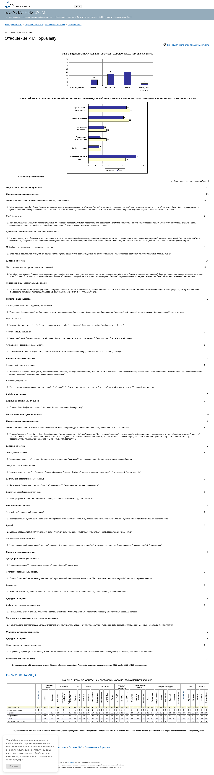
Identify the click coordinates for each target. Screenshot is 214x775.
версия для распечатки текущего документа (188, 45)
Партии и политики (34, 24)
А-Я (101, 17)
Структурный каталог (87, 17)
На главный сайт (13, 17)
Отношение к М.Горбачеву (97, 747)
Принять (13, 766)
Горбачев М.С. (74, 24)
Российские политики (55, 24)
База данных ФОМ (13, 24)
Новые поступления (64, 17)
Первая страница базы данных (37, 17)
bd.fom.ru (71, 762)
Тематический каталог (116, 17)
